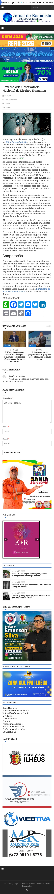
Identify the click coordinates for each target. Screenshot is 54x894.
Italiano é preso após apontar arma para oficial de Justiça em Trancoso (31, 585)
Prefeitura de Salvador (14, 729)
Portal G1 (7, 721)
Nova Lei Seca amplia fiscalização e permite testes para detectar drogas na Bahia (29, 574)
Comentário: (8, 398)
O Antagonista (10, 718)
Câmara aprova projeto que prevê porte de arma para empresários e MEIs (31, 596)
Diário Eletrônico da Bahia (16, 710)
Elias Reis (7, 107)
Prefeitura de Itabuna (13, 726)
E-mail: (6, 439)
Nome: (6, 426)
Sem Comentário (11, 100)
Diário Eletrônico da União (16, 713)
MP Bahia (7, 716)
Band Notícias (10, 708)
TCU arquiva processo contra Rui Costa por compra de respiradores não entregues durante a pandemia (14, 357)
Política (7, 104)
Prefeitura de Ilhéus (12, 724)
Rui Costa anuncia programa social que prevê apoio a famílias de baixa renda (39, 355)
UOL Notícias (9, 731)
